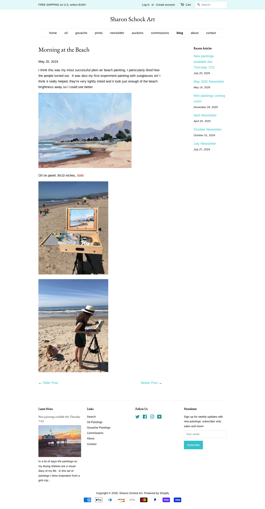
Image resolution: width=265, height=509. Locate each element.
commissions (160, 33)
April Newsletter (205, 115)
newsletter (117, 33)
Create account (165, 4)
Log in (146, 4)
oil (66, 33)
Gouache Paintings (98, 427)
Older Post (50, 383)
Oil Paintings (94, 422)
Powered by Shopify (156, 493)
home (53, 33)
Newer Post (149, 383)
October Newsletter (208, 129)
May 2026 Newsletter (209, 81)
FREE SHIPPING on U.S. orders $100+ (62, 4)
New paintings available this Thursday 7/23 (204, 61)
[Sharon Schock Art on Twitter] (137, 417)
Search (91, 416)
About (90, 438)
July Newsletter (205, 143)
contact (211, 33)
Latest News (45, 409)
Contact (91, 444)
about (194, 33)
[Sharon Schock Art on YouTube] (159, 417)
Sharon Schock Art (132, 19)
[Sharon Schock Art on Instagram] (152, 417)
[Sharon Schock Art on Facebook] (145, 417)
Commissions (95, 433)
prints (98, 33)
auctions (137, 33)
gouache (81, 33)
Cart (188, 4)
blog (180, 33)
